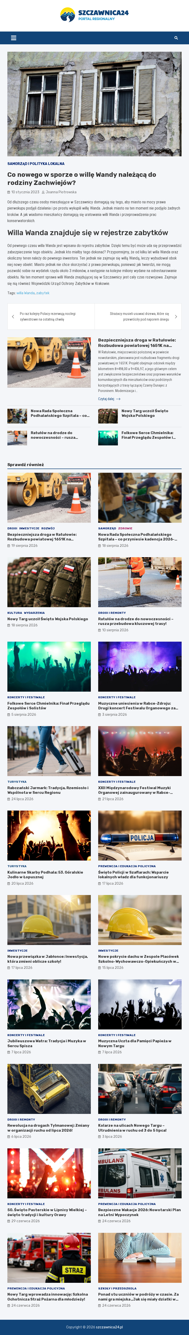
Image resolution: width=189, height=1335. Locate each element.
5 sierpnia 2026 (23, 715)
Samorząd (107, 528)
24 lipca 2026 (22, 799)
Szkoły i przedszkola (117, 1288)
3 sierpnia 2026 (114, 715)
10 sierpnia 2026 (115, 630)
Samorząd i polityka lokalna (35, 164)
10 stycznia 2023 (25, 192)
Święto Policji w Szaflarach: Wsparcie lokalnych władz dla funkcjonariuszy (133, 874)
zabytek (42, 293)
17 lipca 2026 (112, 883)
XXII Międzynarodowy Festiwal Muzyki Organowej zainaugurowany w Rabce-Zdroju (134, 793)
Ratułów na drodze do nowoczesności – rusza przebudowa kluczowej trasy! (59, 438)
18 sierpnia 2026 (115, 546)
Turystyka (17, 781)
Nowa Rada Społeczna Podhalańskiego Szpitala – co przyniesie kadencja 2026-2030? (59, 418)
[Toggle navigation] (13, 38)
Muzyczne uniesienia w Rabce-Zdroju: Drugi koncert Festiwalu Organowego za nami (136, 708)
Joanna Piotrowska (61, 192)
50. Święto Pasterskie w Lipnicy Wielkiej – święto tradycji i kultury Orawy (47, 1212)
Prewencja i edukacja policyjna (127, 866)
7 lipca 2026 (21, 1052)
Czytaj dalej (106, 399)
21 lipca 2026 (113, 799)
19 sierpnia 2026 (24, 546)
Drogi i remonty (112, 613)
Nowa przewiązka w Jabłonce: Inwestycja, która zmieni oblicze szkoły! (47, 959)
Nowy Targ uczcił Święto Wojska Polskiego (145, 413)
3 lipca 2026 (112, 1137)
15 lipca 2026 (113, 968)
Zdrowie (125, 528)
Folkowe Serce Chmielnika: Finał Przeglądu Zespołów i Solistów (147, 438)
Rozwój (48, 528)
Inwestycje (29, 528)
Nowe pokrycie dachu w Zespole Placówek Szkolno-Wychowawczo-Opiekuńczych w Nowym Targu (138, 961)
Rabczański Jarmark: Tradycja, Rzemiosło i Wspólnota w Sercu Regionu (48, 790)
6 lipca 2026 (21, 1137)
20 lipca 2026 (22, 883)
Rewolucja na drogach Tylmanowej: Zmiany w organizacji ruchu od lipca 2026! (48, 1128)
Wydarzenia (34, 613)
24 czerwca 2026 (116, 1221)
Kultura (14, 613)
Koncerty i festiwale (26, 697)
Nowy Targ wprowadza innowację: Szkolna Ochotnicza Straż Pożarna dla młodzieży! (47, 1297)
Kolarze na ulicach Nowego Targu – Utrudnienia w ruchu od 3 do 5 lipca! (132, 1128)
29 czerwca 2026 (25, 1221)
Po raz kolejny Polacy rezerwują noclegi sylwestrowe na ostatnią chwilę (48, 316)
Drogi (12, 528)
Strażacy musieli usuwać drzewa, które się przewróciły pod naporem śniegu (139, 316)
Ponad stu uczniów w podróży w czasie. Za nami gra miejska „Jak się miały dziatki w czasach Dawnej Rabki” (138, 1299)
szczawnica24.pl (109, 1327)
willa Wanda (25, 293)
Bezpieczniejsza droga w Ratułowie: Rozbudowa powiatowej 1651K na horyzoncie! (137, 345)
